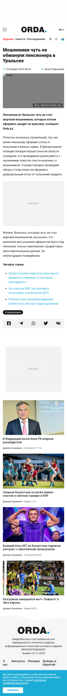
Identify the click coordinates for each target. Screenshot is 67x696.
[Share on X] (46, 323)
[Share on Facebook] (9, 323)
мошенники (14, 312)
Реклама (34, 661)
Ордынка (8, 39)
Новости (20, 39)
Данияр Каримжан (12, 448)
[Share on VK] (58, 323)
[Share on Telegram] (21, 323)
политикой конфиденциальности (24, 681)
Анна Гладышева (54, 69)
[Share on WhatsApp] (34, 323)
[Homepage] (34, 29)
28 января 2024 (15, 69)
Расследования (36, 39)
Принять (13, 690)
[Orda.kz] (33, 635)
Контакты (18, 661)
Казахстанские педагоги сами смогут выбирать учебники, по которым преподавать (34, 278)
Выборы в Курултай (49, 662)
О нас (5, 662)
